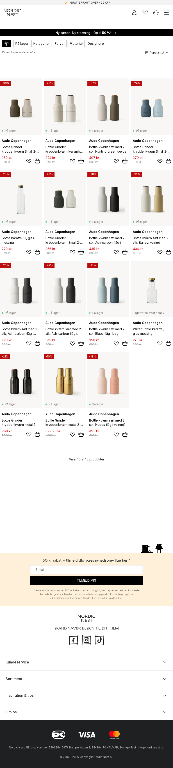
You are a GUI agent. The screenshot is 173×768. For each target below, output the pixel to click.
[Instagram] (86, 639)
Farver (60, 43)
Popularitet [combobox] (157, 52)
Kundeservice (17, 662)
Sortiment (14, 678)
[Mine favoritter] (145, 12)
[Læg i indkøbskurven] (37, 161)
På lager (21, 43)
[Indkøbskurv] (155, 12)
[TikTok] (99, 639)
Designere (96, 43)
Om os (11, 712)
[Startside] (12, 12)
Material (76, 43)
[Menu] (166, 12)
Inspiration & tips (20, 695)
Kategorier (41, 43)
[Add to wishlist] (28, 161)
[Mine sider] (134, 12)
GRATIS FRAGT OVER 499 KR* (90, 2)
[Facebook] (73, 639)
